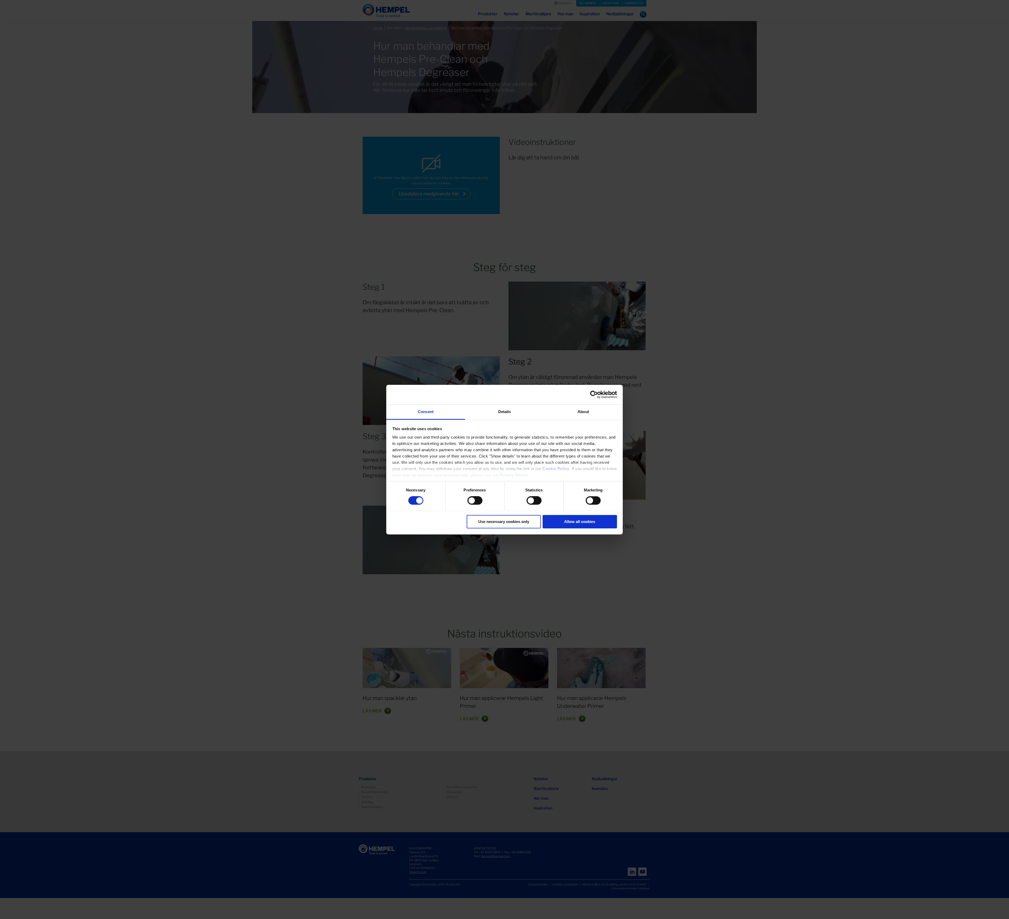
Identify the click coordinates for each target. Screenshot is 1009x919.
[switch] (474, 500)
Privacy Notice (514, 475)
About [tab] (583, 411)
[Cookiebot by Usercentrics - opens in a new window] (594, 394)
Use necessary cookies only (503, 521)
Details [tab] (504, 411)
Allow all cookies (579, 521)
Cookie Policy (555, 468)
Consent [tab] (426, 411)
